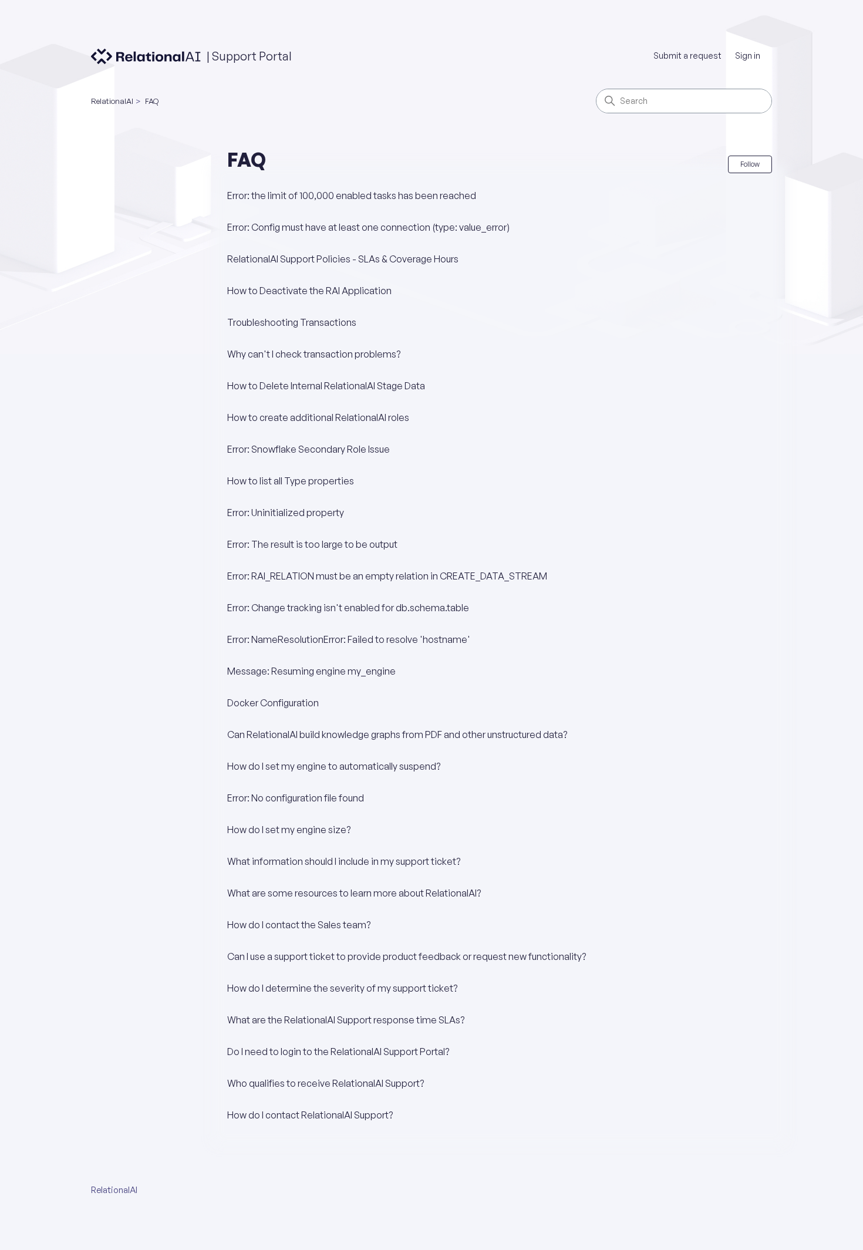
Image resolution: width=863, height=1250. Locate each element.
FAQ (152, 101)
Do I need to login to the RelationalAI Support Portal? (338, 1051)
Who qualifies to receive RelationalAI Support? (325, 1083)
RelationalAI (112, 101)
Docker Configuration (273, 703)
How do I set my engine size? (288, 829)
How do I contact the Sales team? (298, 925)
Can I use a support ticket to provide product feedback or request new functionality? (406, 956)
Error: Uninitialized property (285, 512)
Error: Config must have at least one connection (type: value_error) (368, 227)
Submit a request (687, 55)
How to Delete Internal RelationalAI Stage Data (326, 386)
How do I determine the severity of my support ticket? (342, 988)
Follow (750, 164)
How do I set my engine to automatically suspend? (333, 766)
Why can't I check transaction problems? (313, 354)
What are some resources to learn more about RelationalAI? (354, 893)
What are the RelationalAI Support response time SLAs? (345, 1020)
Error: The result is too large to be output (312, 544)
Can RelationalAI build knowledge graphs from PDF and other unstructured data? (397, 734)
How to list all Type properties (290, 481)
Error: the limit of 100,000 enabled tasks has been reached (351, 195)
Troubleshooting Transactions (291, 322)
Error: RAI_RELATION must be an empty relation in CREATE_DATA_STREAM (387, 576)
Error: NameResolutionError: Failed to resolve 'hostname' (348, 639)
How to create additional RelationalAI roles (318, 417)
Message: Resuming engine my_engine (311, 671)
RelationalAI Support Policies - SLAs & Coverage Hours (343, 259)
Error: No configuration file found (295, 798)
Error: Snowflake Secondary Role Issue (308, 449)
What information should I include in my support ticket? (343, 861)
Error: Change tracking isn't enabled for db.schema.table (348, 608)
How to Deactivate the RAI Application (309, 291)
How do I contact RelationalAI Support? (310, 1115)
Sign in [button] (747, 55)
